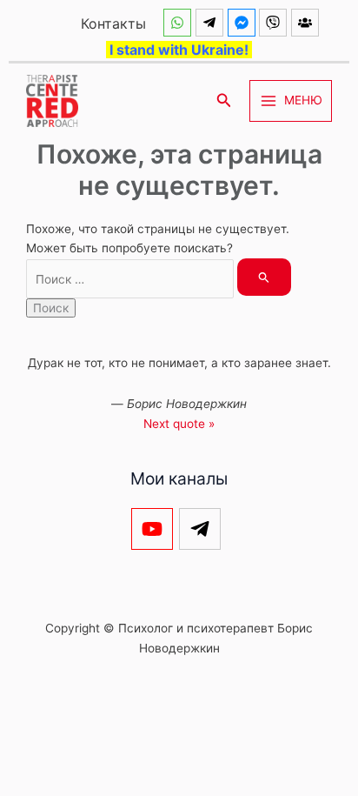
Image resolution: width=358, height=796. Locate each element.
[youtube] (155, 529)
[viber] (275, 23)
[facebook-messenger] (244, 23)
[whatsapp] (179, 23)
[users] (307, 23)
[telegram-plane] (212, 23)
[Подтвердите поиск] (264, 277)
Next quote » (179, 424)
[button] (224, 100)
